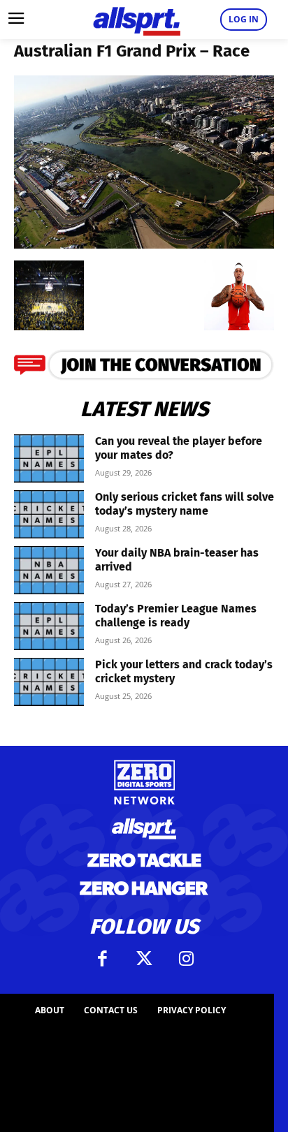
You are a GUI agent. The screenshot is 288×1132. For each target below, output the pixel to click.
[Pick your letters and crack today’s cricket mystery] (49, 682)
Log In (244, 19)
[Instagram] (185, 958)
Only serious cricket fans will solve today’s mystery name (184, 503)
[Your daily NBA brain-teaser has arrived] (49, 570)
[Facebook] (102, 958)
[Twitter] (144, 958)
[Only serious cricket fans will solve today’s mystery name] (49, 514)
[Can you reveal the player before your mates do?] (49, 458)
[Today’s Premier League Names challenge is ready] (49, 626)
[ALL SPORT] (137, 19)
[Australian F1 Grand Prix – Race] (144, 244)
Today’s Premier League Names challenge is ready (176, 615)
